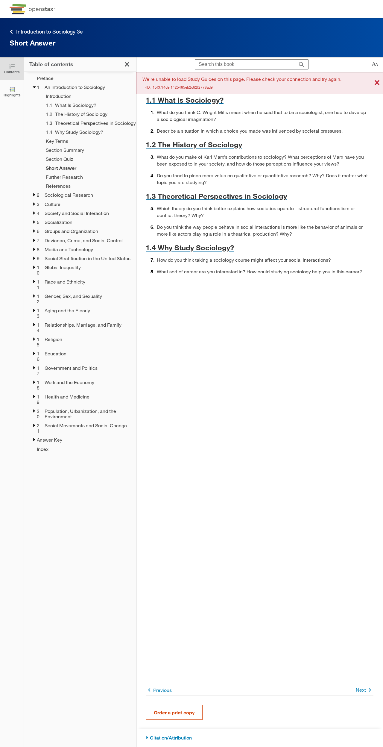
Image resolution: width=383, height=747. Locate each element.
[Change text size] (375, 64)
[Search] (301, 64)
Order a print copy (174, 712)
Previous (162, 690)
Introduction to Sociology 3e (49, 31)
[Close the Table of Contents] (127, 64)
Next (361, 690)
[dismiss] (377, 83)
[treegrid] (80, 263)
